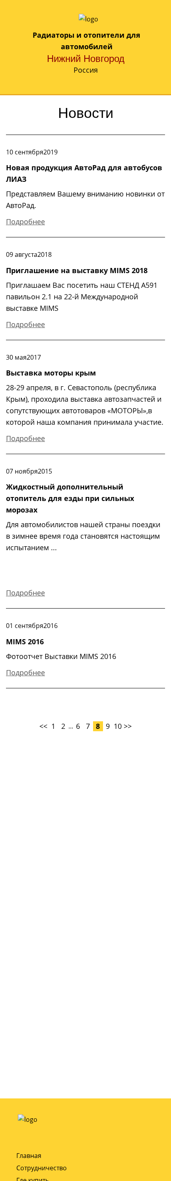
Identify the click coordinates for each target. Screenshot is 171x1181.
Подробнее (25, 221)
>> (128, 726)
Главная (28, 1155)
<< (43, 726)
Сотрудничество (41, 1168)
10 (118, 726)
